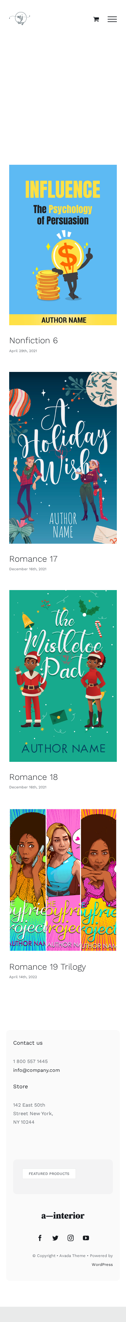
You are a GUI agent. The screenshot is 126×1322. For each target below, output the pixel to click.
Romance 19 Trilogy (47, 967)
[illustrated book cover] (63, 245)
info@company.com (36, 1070)
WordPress (102, 1264)
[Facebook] (40, 1238)
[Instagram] (70, 1238)
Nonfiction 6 (33, 340)
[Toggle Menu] (112, 19)
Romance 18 (33, 777)
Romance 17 (33, 559)
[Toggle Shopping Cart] (96, 19)
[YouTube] (86, 1238)
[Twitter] (55, 1238)
